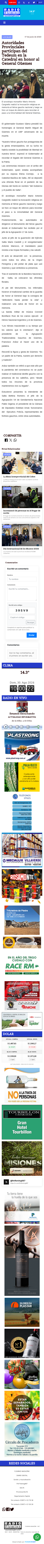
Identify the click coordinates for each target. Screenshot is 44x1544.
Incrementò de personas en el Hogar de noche (21, 512)
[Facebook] (28, 2)
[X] (23, 2)
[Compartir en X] (10, 440)
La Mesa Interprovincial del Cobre (19, 477)
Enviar (31, 635)
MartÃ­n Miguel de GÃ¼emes (17, 31)
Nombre (10, 575)
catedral (16, 27)
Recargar (30, 622)
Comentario (11, 585)
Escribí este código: (15, 605)
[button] (5, 2)
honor (27, 27)
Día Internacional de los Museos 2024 (21, 549)
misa (6, 27)
